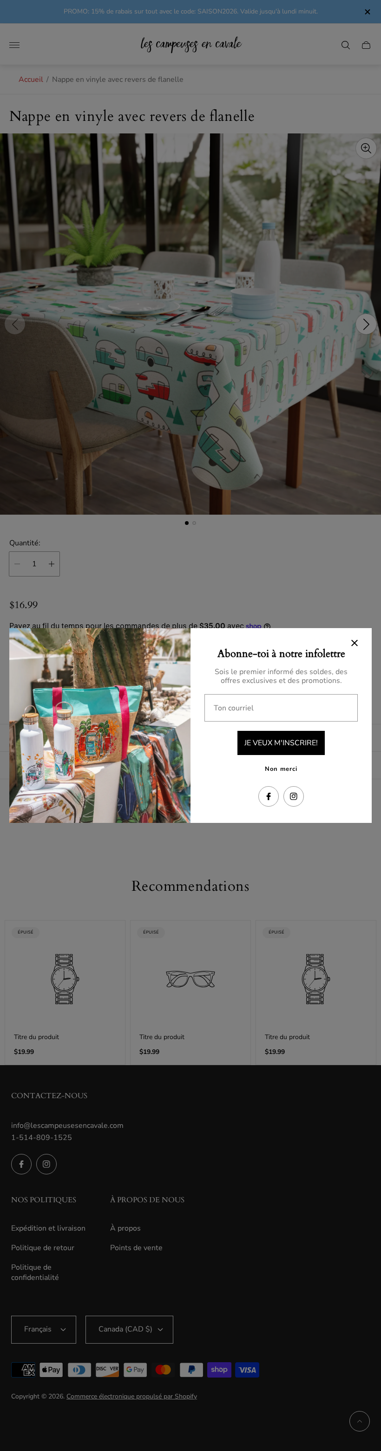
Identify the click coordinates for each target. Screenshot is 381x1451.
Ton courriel (234, 708)
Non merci (281, 769)
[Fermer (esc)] (354, 643)
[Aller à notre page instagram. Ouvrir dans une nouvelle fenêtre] (293, 796)
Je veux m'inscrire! (281, 743)
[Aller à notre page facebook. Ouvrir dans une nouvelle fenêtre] (268, 796)
